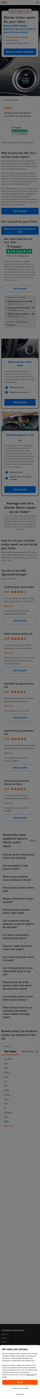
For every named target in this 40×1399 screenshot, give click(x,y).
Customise (20, 1394)
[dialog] (20, 1372)
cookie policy (30, 1375)
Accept (20, 1382)
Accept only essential (20, 1388)
